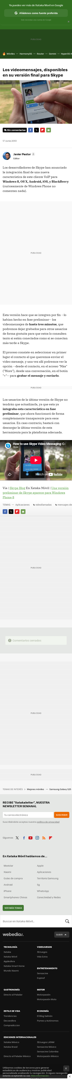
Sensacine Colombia (47, 1051)
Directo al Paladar (13, 994)
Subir (59, 934)
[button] (23, 154)
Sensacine (42, 973)
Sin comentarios (16, 130)
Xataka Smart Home (14, 965)
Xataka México (11, 1042)
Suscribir (61, 814)
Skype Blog (17, 488)
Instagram (37, 837)
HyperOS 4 (66, 53)
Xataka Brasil (10, 1046)
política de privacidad (48, 821)
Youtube (30, 837)
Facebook (30, 130)
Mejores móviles (36, 789)
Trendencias (10, 1015)
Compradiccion (12, 1025)
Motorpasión (43, 994)
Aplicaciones (22, 504)
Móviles (11, 53)
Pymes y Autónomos (47, 1020)
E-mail (48, 130)
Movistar (8, 865)
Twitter (36, 130)
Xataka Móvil (10, 956)
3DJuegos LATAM (45, 1042)
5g (38, 884)
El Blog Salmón (44, 1015)
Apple (40, 865)
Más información (40, 1075)
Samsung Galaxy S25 (60, 789)
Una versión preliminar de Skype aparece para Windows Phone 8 (36, 492)
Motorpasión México (48, 1056)
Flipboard (42, 130)
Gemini (52, 53)
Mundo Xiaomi (11, 970)
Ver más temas (13, 907)
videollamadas (43, 504)
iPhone (7, 891)
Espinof (41, 977)
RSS (44, 837)
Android (8, 884)
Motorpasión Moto (46, 999)
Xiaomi (7, 872)
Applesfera (9, 961)
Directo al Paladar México (17, 1056)
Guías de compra (13, 878)
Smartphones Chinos (15, 897)
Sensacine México (46, 1046)
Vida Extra (42, 956)
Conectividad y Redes (49, 897)
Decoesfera (10, 1020)
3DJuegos (42, 951)
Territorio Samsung (47, 878)
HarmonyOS (26, 53)
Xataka (7, 951)
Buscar (67, 921)
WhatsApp (43, 891)
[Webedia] (13, 936)
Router (40, 53)
